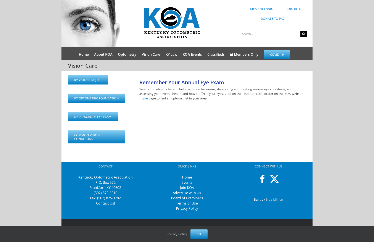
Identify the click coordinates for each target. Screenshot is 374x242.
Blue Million (274, 199)
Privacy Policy (187, 208)
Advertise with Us (187, 192)
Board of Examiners (187, 198)
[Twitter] (274, 179)
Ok (199, 234)
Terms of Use (187, 203)
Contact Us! (105, 203)
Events (187, 182)
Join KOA (187, 187)
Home (143, 98)
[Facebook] (262, 179)
